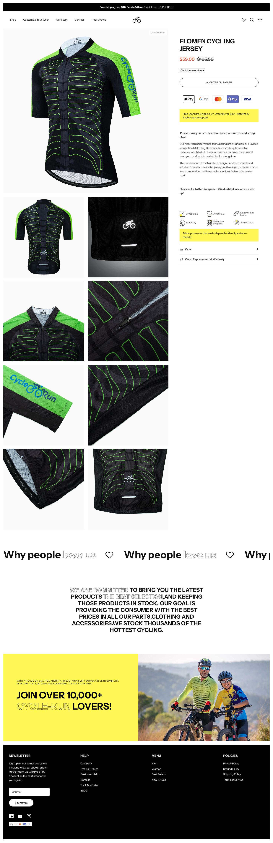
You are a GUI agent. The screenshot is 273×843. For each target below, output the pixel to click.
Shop (13, 19)
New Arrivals (159, 779)
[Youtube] (20, 816)
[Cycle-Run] (137, 20)
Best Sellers (159, 774)
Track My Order (89, 785)
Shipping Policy (232, 774)
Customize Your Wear (36, 19)
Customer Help (89, 774)
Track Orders (98, 19)
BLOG (83, 790)
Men (154, 763)
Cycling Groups (89, 769)
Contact (79, 19)
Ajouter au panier (219, 82)
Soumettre (21, 802)
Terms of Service (233, 779)
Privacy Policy (231, 763)
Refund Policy (231, 769)
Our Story (61, 19)
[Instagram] (29, 816)
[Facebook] (11, 816)
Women (156, 769)
